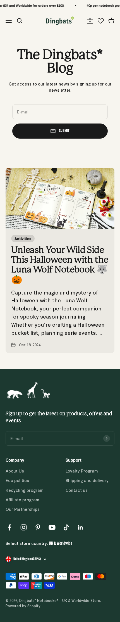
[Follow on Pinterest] (38, 527)
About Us (15, 471)
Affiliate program (22, 499)
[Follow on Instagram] (23, 527)
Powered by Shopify (23, 605)
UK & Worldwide (60, 544)
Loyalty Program (82, 471)
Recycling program (25, 490)
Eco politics (17, 480)
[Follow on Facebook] (9, 527)
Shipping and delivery (87, 480)
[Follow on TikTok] (66, 527)
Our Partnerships (23, 509)
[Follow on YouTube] (52, 527)
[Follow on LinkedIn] (80, 527)
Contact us (77, 490)
